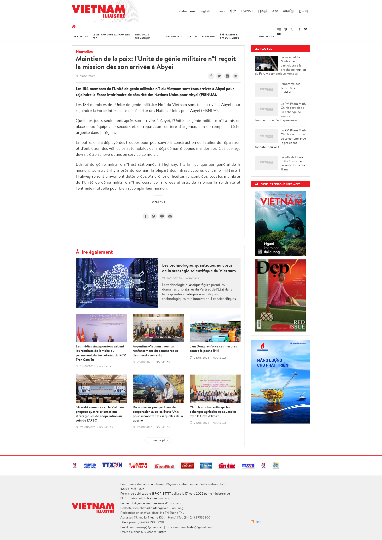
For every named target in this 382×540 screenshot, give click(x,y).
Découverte (174, 36)
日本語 (263, 11)
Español (219, 11)
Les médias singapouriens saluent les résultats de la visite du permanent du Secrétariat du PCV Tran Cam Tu (101, 353)
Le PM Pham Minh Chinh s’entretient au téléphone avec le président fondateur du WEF (280, 138)
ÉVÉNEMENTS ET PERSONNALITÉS (229, 36)
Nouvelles (81, 36)
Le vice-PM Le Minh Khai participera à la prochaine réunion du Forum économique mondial (280, 65)
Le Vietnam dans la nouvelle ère (111, 36)
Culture (192, 36)
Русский (247, 11)
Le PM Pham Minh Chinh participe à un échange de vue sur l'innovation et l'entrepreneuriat (280, 112)
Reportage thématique (142, 36)
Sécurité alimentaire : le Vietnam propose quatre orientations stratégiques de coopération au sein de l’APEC (100, 414)
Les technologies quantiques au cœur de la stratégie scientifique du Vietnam (199, 268)
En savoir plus (158, 440)
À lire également (94, 251)
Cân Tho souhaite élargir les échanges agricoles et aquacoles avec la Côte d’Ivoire (213, 411)
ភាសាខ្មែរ (288, 11)
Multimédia (266, 36)
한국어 (303, 11)
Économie (208, 36)
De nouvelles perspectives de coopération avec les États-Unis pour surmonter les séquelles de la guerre (158, 414)
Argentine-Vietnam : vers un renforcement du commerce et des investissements (155, 350)
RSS (258, 521)
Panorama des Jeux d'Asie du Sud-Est (290, 88)
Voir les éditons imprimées (280, 184)
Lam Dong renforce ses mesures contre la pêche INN (213, 348)
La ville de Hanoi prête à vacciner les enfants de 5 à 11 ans (293, 163)
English (205, 11)
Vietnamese (186, 11)
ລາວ (275, 11)
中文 (233, 11)
